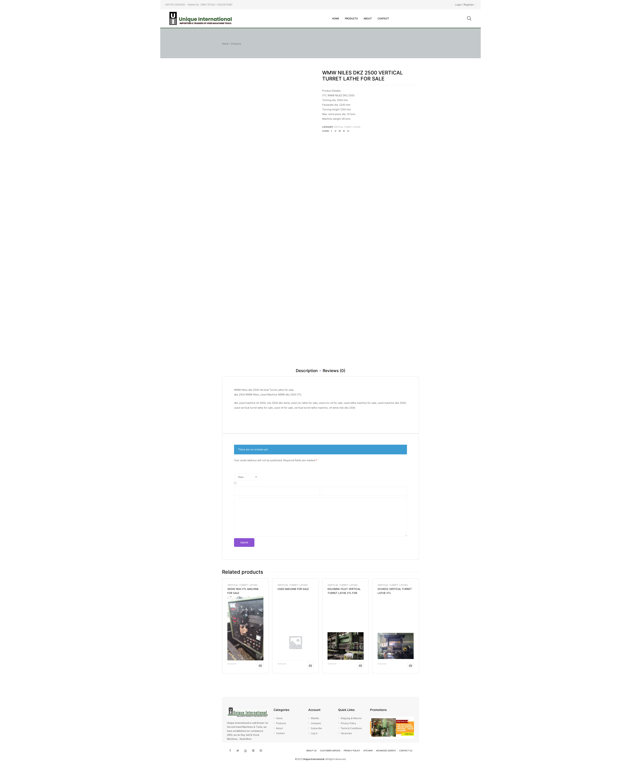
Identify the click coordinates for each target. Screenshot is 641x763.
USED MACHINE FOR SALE (293, 589)
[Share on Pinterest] (348, 131)
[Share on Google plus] (344, 131)
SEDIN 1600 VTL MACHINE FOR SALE (243, 591)
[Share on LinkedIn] (340, 131)
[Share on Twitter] (335, 131)
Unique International (313, 759)
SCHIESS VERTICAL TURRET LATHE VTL (395, 591)
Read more (260, 666)
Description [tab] (307, 370)
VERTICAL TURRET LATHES (347, 127)
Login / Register (464, 4)
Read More (246, 738)
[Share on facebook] (331, 131)
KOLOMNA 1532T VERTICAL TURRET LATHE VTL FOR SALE (344, 591)
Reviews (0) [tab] (334, 370)
